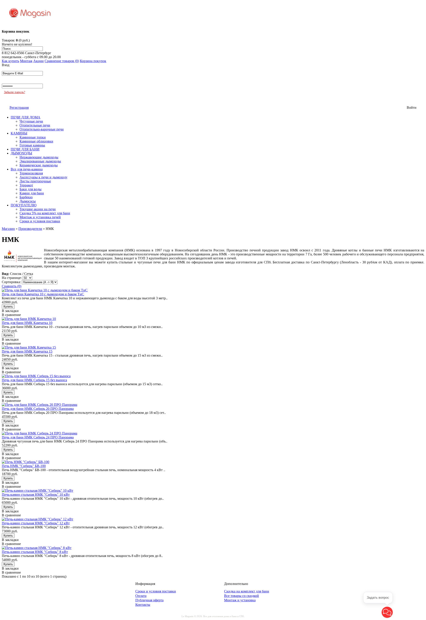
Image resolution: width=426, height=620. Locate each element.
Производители (30, 229)
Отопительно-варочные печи (42, 129)
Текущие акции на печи (38, 209)
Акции (38, 61)
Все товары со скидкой (241, 596)
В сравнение (11, 315)
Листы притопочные (35, 181)
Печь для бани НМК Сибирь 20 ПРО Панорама (38, 409)
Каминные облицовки (36, 141)
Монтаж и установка (240, 600)
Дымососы (28, 201)
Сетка (28, 274)
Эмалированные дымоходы (40, 161)
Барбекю (26, 197)
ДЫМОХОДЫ (21, 153)
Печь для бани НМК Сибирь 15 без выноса (34, 380)
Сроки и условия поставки (40, 221)
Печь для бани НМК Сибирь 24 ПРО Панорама (38, 437)
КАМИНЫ (19, 133)
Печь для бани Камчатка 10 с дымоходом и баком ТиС (43, 294)
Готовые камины (32, 145)
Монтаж (26, 61)
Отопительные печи (35, 125)
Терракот (26, 185)
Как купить (10, 61)
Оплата (140, 596)
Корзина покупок (93, 61)
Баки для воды (30, 189)
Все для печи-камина (27, 169)
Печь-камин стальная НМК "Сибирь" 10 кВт (36, 494)
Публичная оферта (149, 600)
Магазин (8, 229)
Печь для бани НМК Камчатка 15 (27, 351)
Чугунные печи (31, 121)
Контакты (142, 604)
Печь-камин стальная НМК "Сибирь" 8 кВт (35, 552)
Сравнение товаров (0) (62, 61)
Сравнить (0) (11, 286)
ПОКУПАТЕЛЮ (23, 205)
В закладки (10, 311)
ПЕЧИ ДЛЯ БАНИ (25, 149)
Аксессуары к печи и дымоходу (43, 177)
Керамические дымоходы (39, 165)
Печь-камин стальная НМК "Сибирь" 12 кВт (36, 523)
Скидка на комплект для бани (246, 591)
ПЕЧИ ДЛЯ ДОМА (25, 117)
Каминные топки (33, 137)
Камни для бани (32, 193)
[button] (387, 612)
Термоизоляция (31, 173)
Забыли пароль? (14, 92)
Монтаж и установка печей (40, 217)
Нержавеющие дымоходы (39, 157)
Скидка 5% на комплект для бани (45, 213)
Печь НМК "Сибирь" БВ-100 (24, 466)
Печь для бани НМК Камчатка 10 (27, 323)
